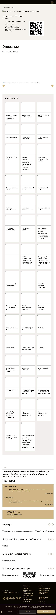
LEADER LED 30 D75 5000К (43, 138)
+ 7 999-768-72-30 (20, 476)
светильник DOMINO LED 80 (44, 208)
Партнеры (25, 597)
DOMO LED (41, 328)
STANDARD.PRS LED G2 (11, 328)
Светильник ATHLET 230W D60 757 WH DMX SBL (28, 391)
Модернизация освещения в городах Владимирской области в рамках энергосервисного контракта (43, 233)
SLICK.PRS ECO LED (11, 137)
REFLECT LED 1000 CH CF (11, 158)
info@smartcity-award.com (10, 592)
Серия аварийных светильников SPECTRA (43, 413)
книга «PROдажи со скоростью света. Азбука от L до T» (11, 116)
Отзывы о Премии (27, 599)
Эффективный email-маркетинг (27, 116)
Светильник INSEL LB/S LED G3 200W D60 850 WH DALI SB (44, 391)
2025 (40, 601)
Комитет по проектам (44, 590)
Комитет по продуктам (44, 588)
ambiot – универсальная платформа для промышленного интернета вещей (27, 260)
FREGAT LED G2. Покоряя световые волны (11, 369)
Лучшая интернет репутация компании (43, 307)
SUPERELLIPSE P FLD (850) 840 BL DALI (28, 348)
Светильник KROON (12, 390)
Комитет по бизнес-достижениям (43, 593)
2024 (43, 601)
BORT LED (41, 348)
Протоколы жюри (27, 601)
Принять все (46, 611)
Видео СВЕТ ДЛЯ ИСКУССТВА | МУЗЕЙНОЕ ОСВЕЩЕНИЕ (11, 414)
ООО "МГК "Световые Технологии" (41, 285)
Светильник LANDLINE (25, 369)
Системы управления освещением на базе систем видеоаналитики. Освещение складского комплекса (27, 163)
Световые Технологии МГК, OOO (18, 21)
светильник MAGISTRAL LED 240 (28, 208)
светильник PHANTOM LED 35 (11, 229)
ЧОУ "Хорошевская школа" (11, 188)
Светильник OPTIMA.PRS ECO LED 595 (43, 159)
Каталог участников (9, 7)
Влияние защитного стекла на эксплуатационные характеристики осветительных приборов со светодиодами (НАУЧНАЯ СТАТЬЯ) (28, 441)
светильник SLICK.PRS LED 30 (11, 208)
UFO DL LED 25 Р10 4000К (43, 116)
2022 (43, 603)
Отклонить (27, 611)
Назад (5, 467)
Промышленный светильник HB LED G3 (11, 307)
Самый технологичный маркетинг (26, 307)
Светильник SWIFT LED (43, 369)
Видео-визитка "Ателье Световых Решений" (11, 437)
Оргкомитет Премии (28, 593)
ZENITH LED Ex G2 (11, 348)
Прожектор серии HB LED (27, 328)
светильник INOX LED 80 (43, 188)
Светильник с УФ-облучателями (11, 284)
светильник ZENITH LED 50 (28, 188)
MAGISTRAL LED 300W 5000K (26, 138)
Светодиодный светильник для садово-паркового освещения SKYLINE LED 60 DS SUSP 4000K (44, 261)
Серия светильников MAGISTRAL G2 (26, 413)
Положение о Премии (28, 595)
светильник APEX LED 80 (27, 229)
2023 (40, 603)
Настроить (10, 611)
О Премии (25, 588)
